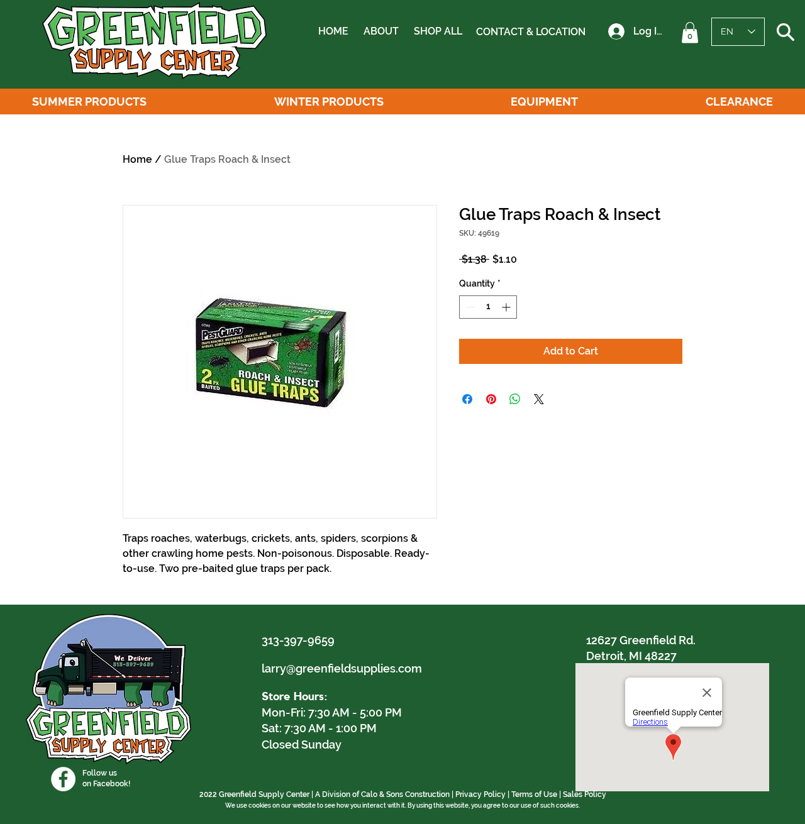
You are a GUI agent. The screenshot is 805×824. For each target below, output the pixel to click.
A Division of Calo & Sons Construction (382, 794)
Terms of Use (534, 794)
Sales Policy (584, 794)
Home (137, 159)
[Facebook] (63, 779)
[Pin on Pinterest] (491, 399)
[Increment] (507, 307)
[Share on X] (539, 399)
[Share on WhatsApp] (515, 399)
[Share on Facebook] (467, 399)
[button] (690, 32)
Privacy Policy (480, 794)
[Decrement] (469, 307)
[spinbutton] (488, 307)
